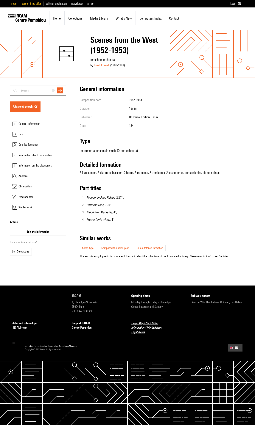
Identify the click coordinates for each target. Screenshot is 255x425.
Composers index (150, 18)
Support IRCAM (81, 323)
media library (99, 18)
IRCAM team (20, 327)
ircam (14, 3)
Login (233, 3)
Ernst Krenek (102, 65)
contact (174, 18)
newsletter (77, 3)
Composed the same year (115, 248)
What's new (124, 18)
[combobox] (38, 90)
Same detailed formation (150, 248)
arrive (90, 3)
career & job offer (31, 3)
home (57, 18)
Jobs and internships (25, 323)
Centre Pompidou (82, 327)
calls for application (56, 3)
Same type (88, 248)
